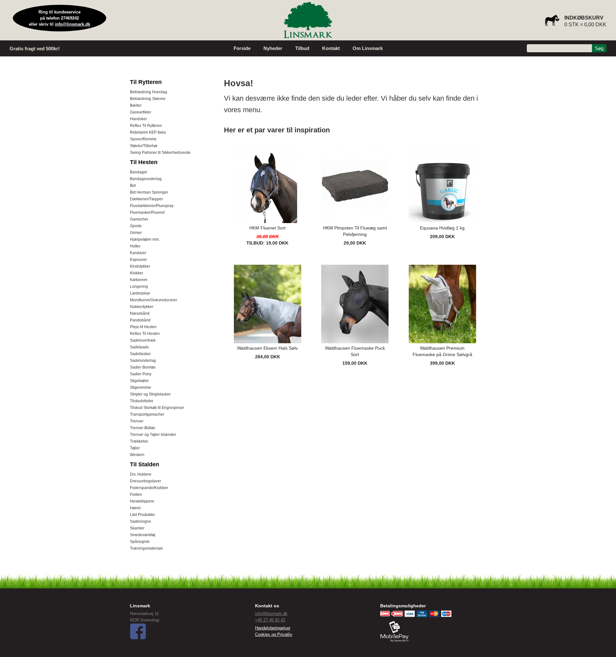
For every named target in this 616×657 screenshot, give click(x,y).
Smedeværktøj (142, 535)
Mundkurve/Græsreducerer (153, 300)
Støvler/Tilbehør (144, 146)
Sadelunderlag (143, 360)
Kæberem (138, 280)
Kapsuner (138, 259)
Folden (136, 494)
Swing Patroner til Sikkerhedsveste (160, 152)
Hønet (135, 508)
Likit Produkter (142, 514)
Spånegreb (140, 541)
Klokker (136, 273)
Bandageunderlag (146, 179)
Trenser (136, 421)
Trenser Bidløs (142, 428)
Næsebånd (140, 313)
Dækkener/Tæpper (146, 199)
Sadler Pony (140, 374)
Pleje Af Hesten (143, 327)
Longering (139, 286)
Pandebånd (140, 320)
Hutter (135, 246)
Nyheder (272, 48)
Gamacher (139, 219)
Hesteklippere (142, 501)
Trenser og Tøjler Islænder (153, 434)
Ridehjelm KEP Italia (148, 132)
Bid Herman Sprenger (149, 192)
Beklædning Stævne (148, 98)
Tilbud (302, 48)
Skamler (137, 528)
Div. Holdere (140, 474)
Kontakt (331, 48)
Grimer (136, 232)
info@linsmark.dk (72, 24)
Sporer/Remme (143, 139)
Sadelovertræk (143, 340)
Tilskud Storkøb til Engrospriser (157, 407)
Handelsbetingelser (272, 628)
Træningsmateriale (146, 548)
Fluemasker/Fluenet (147, 212)
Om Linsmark (368, 48)
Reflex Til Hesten (145, 333)
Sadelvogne (140, 521)
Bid (133, 185)
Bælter (135, 105)
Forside (242, 48)
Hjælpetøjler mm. (145, 239)
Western (137, 455)
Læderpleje (140, 293)
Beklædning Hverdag (148, 92)
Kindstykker (140, 266)
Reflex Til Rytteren (146, 125)
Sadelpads (139, 347)
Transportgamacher (147, 414)
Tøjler (135, 448)
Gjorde (136, 226)
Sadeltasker (140, 354)
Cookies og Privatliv (273, 634)
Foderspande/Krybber (149, 488)
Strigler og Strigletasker (150, 394)
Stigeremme (140, 387)
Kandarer (138, 253)
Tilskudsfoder (141, 401)
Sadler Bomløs (143, 367)
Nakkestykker (141, 306)
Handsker (138, 119)
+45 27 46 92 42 (270, 620)
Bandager (138, 172)
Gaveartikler (140, 112)
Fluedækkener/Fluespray (152, 206)
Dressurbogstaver (145, 481)
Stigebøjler (139, 380)
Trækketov (139, 441)
